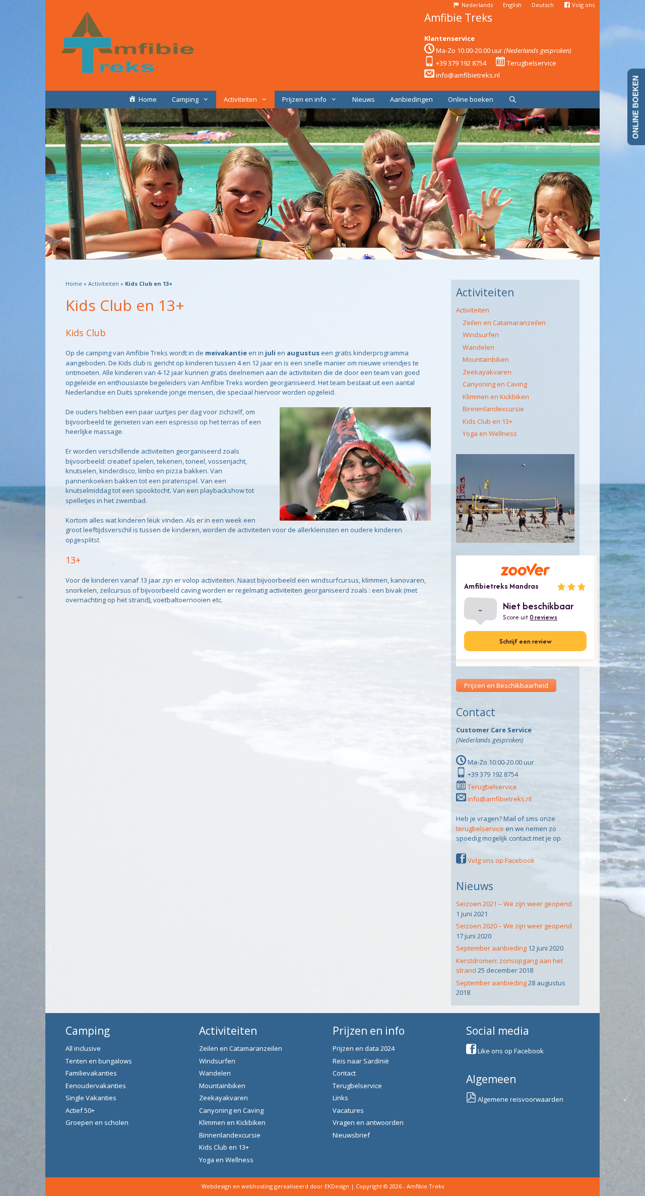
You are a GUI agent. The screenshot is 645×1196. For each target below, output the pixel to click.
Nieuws (363, 99)
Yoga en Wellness (490, 433)
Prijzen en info (304, 99)
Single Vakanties (91, 1097)
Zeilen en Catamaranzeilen (504, 322)
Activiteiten (240, 99)
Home (74, 283)
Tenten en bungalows (99, 1060)
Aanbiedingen (411, 99)
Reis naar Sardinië (361, 1060)
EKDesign (337, 1186)
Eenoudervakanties (96, 1085)
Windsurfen (481, 334)
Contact (344, 1073)
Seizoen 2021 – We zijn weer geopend (514, 903)
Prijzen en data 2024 (364, 1048)
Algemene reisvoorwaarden (520, 1099)
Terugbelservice (531, 63)
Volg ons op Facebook (501, 860)
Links (340, 1097)
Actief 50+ (80, 1110)
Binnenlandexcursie (493, 408)
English (512, 5)
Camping (185, 99)
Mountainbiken (486, 359)
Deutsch (543, 5)
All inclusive (83, 1048)
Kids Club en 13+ (487, 421)
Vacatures (348, 1110)
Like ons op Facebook (511, 1050)
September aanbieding (491, 948)
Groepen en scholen (97, 1122)
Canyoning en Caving (495, 384)
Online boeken (470, 99)
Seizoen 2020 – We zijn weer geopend (514, 925)
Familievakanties (91, 1073)
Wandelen (478, 347)
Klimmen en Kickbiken (496, 396)
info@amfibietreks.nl (468, 75)
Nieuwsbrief (351, 1135)
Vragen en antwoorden (368, 1122)
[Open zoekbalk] (513, 99)
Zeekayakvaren (487, 371)
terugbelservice (480, 828)
